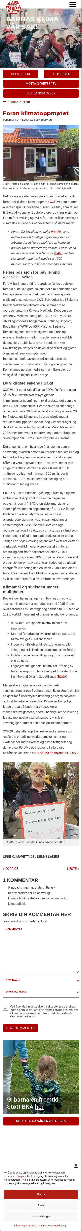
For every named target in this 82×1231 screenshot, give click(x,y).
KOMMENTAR (14, 929)
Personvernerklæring (23, 1016)
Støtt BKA (61, 74)
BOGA (62, 677)
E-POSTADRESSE (16, 991)
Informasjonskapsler (25, 1225)
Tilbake (13, 102)
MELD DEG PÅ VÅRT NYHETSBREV (41, 1121)
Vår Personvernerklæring (52, 1225)
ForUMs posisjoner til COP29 (58, 753)
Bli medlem (20, 74)
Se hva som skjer (41, 93)
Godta (41, 1194)
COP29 (55, 202)
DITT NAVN (13, 980)
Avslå (41, 1205)
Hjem (26, 102)
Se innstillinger (41, 1216)
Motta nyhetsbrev (41, 84)
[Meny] (72, 4)
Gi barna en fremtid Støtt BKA (33, 1103)
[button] (76, 1165)
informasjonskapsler (15, 1176)
